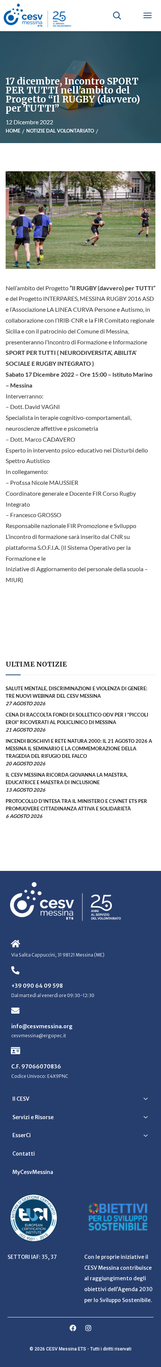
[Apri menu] (147, 15)
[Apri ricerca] (117, 15)
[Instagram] (88, 1328)
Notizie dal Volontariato (60, 131)
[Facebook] (73, 1328)
